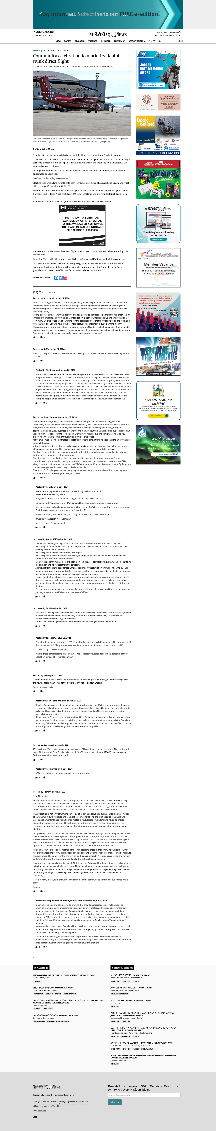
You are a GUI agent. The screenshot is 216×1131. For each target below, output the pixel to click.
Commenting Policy (65, 1095)
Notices (43, 35)
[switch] (180, 41)
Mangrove (42, 1111)
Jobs (36, 35)
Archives (159, 35)
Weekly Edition (137, 41)
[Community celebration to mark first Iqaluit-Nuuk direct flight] (82, 103)
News (58, 41)
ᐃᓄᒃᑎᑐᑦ (152, 41)
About (168, 35)
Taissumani (120, 41)
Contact (177, 35)
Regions (79, 41)
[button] (35, 1117)
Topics (67, 41)
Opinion (105, 41)
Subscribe (115, 1102)
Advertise (53, 35)
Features (92, 41)
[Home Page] (108, 34)
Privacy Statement (42, 1095)
